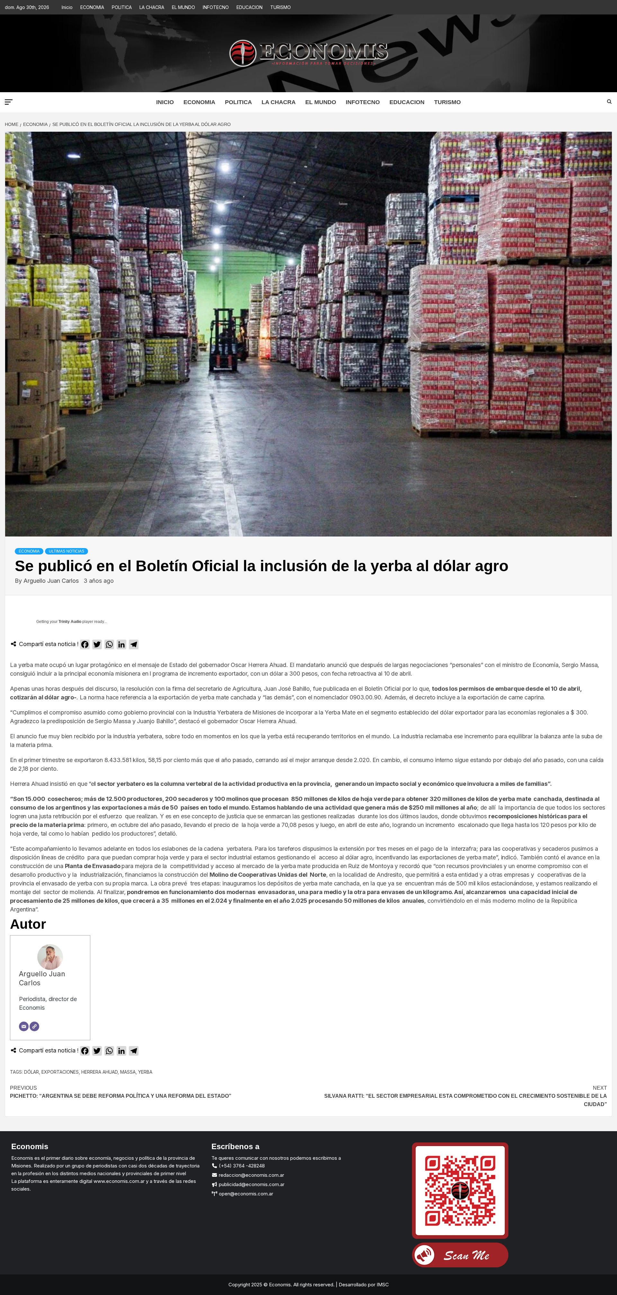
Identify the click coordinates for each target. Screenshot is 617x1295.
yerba (145, 1072)
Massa (128, 1072)
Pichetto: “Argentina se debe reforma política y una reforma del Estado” (120, 1092)
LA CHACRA (151, 7)
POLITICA (122, 7)
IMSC (382, 1285)
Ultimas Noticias (66, 551)
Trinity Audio (69, 621)
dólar (31, 1072)
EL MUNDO (183, 7)
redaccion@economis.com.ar (251, 1175)
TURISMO (280, 7)
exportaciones (60, 1072)
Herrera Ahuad (99, 1072)
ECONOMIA (92, 7)
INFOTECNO (216, 7)
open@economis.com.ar (245, 1194)
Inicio (67, 7)
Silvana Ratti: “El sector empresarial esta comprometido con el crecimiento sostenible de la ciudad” (465, 1096)
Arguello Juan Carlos (51, 580)
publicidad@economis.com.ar (251, 1184)
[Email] (24, 1026)
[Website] (34, 1026)
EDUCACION (250, 7)
